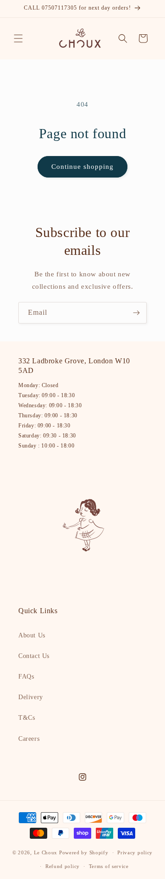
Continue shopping (82, 166)
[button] (18, 38)
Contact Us (34, 656)
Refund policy (62, 866)
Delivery (30, 697)
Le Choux (46, 852)
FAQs (26, 676)
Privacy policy (135, 852)
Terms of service (109, 866)
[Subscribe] (136, 313)
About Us (31, 635)
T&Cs (26, 717)
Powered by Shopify (84, 852)
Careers (28, 738)
